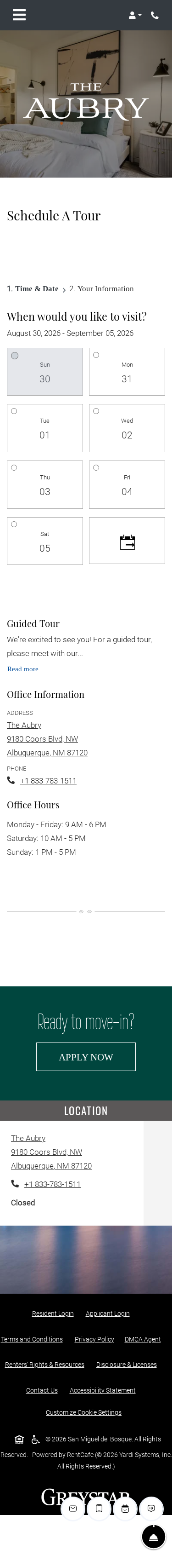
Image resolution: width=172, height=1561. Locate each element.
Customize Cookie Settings (84, 1412)
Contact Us (42, 1390)
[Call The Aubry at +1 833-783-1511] (155, 15)
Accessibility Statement (104, 1390)
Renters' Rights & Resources (46, 1364)
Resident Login (55, 1313)
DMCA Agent (145, 1339)
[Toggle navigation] (19, 15)
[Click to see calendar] (127, 541)
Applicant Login (109, 1313)
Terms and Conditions (34, 1339)
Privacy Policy (96, 1339)
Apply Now (97, 1056)
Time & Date (37, 288)
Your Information (106, 288)
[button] (135, 15)
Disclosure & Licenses (128, 1364)
